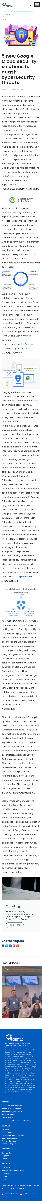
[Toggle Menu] (37, 4)
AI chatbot (9, 1062)
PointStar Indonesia (29, 1194)
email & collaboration (13, 1060)
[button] (29, 4)
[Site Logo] (7, 4)
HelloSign (21, 1073)
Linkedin (6, 1198)
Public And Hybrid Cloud (12, 1111)
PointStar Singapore (11, 1194)
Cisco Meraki (27, 1071)
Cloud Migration (8, 1129)
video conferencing (28, 1060)
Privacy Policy (20, 1188)
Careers (5, 1176)
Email (17, 945)
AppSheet (8, 1073)
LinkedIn (10, 945)
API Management (9, 1114)
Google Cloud (13, 89)
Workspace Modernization (13, 1135)
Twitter (6, 945)
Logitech (32, 1073)
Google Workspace (23, 1067)
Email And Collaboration (12, 1106)
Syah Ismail (4, 89)
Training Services (9, 1141)
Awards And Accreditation (13, 1170)
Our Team (6, 1168)
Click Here (15, 925)
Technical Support (9, 1144)
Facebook (3, 945)
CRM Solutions (8, 1117)
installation (30, 1079)
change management (13, 1081)
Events (4, 1179)
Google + (14, 945)
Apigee (15, 1073)
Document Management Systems (16, 1120)
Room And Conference (11, 1109)
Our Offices (6, 1173)
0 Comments (22, 89)
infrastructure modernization (15, 1079)
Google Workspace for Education (20, 1068)
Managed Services (9, 1138)
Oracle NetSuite (17, 1071)
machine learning (23, 1062)
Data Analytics (8, 1132)
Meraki (4, 1158)
